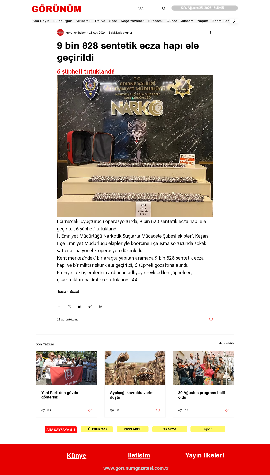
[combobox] (152, 8)
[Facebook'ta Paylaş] (59, 306)
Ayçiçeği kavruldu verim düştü (132, 395)
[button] (76, 455)
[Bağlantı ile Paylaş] (90, 306)
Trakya (62, 291)
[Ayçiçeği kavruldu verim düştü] (135, 368)
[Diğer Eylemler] (210, 32)
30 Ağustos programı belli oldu (201, 395)
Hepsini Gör (226, 343)
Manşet (74, 291)
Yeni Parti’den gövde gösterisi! (59, 394)
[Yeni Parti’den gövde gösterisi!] (66, 368)
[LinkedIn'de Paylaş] (80, 306)
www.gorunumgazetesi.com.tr (136, 468)
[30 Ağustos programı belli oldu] (203, 368)
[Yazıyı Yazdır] (100, 306)
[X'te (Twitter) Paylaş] (69, 306)
